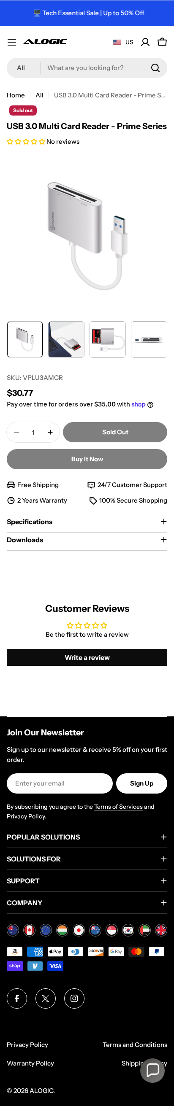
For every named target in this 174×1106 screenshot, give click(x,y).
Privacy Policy (27, 1045)
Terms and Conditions (135, 1045)
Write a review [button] (87, 657)
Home (16, 95)
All (39, 95)
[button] (26, 141)
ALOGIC (41, 1091)
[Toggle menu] (12, 42)
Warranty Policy (30, 1063)
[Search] (155, 68)
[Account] (145, 42)
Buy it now (87, 459)
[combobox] (87, 68)
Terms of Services (118, 806)
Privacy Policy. (26, 816)
